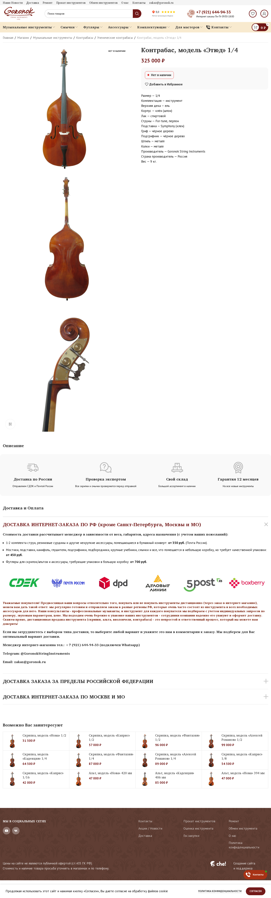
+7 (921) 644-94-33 (213, 12)
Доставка (145, 836)
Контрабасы (84, 38)
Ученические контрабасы (115, 38)
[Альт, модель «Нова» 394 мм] (211, 778)
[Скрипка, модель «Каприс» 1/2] (78, 741)
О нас (232, 836)
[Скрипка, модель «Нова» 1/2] (12, 741)
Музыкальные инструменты (52, 38)
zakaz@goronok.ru (30, 662)
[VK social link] (16, 830)
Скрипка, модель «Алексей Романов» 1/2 (241, 737)
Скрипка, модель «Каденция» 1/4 (35, 756)
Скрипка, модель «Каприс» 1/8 (241, 756)
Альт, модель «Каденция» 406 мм (174, 775)
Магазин (23, 38)
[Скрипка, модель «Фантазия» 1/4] (78, 760)
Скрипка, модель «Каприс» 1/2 (109, 737)
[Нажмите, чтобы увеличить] (10, 424)
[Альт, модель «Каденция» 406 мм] (144, 778)
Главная (8, 38)
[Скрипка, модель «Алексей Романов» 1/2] (211, 741)
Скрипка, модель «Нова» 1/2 (44, 735)
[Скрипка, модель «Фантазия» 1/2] (144, 741)
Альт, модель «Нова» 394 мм (242, 772)
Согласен (256, 891)
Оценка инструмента (198, 828)
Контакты (145, 821)
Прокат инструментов (199, 821)
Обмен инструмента (243, 828)
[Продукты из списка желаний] (253, 13)
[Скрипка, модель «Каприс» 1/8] (211, 760)
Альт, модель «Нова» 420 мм (110, 772)
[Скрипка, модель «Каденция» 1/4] (12, 760)
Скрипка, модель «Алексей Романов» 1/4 (175, 756)
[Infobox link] (237, 866)
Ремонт (234, 821)
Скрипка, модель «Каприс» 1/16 (43, 775)
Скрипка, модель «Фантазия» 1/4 (111, 756)
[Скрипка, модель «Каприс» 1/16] (12, 778)
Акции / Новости (150, 828)
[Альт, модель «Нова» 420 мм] (78, 778)
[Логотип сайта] (19, 13)
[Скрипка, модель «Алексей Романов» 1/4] (144, 760)
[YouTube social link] (6, 830)
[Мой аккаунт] (264, 13)
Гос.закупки (191, 836)
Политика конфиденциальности (244, 845)
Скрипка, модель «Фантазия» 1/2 (177, 737)
